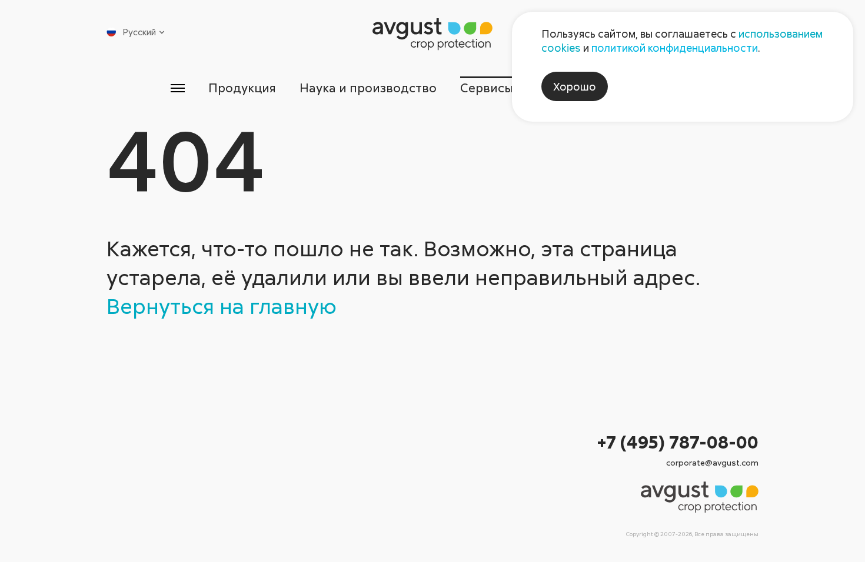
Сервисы (487, 87)
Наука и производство (368, 87)
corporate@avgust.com (712, 462)
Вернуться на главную (222, 306)
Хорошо (574, 86)
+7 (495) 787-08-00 (677, 442)
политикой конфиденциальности (674, 47)
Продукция (242, 87)
